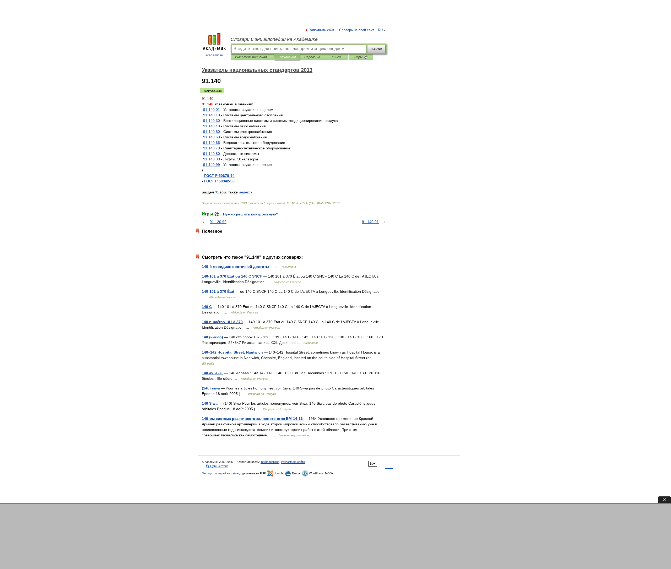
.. (211, 109)
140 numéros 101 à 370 (222, 322)
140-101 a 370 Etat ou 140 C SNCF (232, 276)
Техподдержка (270, 461)
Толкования (287, 57)
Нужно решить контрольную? (250, 214)
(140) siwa (211, 388)
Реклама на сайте (293, 461)
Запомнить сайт (322, 30)
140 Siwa (210, 403)
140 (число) (212, 337)
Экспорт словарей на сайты (220, 473)
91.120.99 (218, 222)
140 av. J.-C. (212, 373)
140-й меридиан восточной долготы (235, 266)
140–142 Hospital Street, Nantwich (232, 352)
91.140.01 (370, 222)
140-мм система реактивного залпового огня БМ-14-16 (253, 418)
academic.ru (214, 55)
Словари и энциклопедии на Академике (274, 39)
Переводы (312, 57)
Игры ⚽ (360, 57)
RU (380, 30)
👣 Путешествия (217, 466)
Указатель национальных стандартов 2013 (252, 57)
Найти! (376, 49)
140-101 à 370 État (218, 291)
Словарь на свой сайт (356, 30)
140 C (207, 307)
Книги (336, 57)
